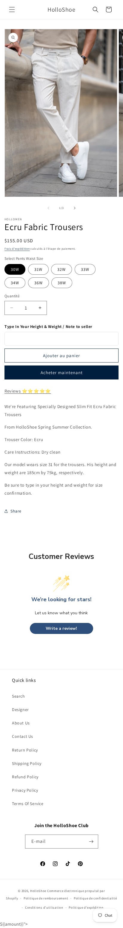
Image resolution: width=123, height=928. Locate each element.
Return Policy (25, 750)
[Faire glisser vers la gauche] (48, 208)
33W (85, 269)
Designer (20, 709)
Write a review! (61, 628)
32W (61, 269)
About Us (21, 723)
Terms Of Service (28, 803)
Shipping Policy (26, 763)
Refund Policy (25, 776)
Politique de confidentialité (95, 898)
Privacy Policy (25, 790)
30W (15, 269)
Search (18, 696)
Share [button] (15, 511)
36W (38, 282)
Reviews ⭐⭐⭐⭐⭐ (27, 391)
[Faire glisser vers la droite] (74, 208)
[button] (12, 9)
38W (62, 282)
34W (15, 282)
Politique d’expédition (86, 907)
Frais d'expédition (17, 249)
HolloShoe (38, 891)
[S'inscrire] (91, 842)
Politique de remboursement (46, 898)
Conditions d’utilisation (44, 907)
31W (38, 269)
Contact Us (22, 736)
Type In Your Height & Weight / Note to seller (48, 326)
